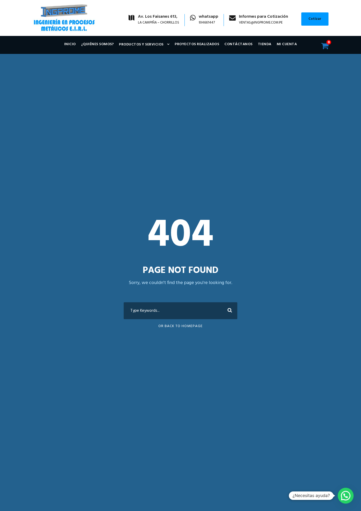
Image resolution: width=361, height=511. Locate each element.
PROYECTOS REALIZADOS (197, 44)
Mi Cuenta (287, 44)
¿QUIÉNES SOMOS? (97, 44)
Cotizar (314, 19)
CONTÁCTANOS (238, 44)
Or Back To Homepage (180, 326)
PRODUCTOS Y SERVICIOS (141, 44)
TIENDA (264, 44)
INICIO (70, 44)
